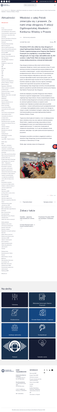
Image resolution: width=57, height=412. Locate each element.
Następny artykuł (48, 202)
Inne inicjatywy (4, 100)
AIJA (2, 75)
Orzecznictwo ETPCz (6, 107)
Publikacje (3, 98)
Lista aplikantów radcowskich (8, 31)
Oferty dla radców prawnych (8, 219)
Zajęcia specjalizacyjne (6, 243)
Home (2, 10)
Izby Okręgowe (4, 58)
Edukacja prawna (5, 79)
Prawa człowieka (5, 105)
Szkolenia (3, 189)
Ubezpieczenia (4, 217)
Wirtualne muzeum (34, 377)
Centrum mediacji (5, 126)
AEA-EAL (3, 68)
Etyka (2, 143)
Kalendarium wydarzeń (6, 130)
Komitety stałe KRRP (6, 54)
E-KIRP (33, 1)
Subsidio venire (5, 128)
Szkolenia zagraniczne (6, 198)
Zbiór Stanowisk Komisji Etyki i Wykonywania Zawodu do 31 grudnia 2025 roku (8, 156)
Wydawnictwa (4, 251)
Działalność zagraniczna (7, 63)
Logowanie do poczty (46, 1)
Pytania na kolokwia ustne (7, 236)
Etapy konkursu (5, 84)
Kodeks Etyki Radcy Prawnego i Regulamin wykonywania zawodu (35, 389)
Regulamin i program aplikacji (8, 231)
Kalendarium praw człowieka (8, 121)
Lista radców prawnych (6, 29)
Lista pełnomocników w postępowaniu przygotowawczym (7, 118)
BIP (30, 392)
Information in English (35, 394)
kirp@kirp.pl (22, 389)
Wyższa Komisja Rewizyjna (7, 50)
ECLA (2, 70)
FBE (2, 72)
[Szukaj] (35, 5)
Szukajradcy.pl (4, 133)
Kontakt (31, 384)
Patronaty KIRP (33, 373)
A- (1, 1)
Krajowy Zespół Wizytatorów (8, 56)
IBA (2, 66)
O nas (2, 28)
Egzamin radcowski (6, 227)
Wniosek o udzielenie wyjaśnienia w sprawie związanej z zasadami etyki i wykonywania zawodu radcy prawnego (8, 149)
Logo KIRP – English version (8, 139)
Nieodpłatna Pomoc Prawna (8, 215)
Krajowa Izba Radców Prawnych (8, 38)
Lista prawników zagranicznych (8, 33)
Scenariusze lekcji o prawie (7, 91)
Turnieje (3, 248)
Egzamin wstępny (5, 229)
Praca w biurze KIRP (34, 382)
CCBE (2, 65)
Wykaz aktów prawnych (6, 234)
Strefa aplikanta (5, 222)
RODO (31, 386)
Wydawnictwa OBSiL (6, 265)
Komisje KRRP (4, 52)
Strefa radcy (4, 141)
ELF (2, 77)
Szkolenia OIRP (5, 196)
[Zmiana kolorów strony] (9, 1)
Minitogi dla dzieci (5, 93)
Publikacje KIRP (5, 270)
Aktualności (7, 10)
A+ (6, 1)
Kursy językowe (5, 194)
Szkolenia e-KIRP (5, 238)
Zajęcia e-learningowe (6, 239)
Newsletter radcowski (6, 263)
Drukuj (51, 42)
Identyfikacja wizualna (6, 135)
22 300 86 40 (23, 390)
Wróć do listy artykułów (29, 37)
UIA (2, 73)
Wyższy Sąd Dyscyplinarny (7, 47)
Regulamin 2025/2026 (6, 86)
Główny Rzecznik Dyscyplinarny (8, 49)
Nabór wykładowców (6, 207)
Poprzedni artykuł (27, 202)
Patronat (3, 232)
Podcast (3, 132)
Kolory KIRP (4, 137)
